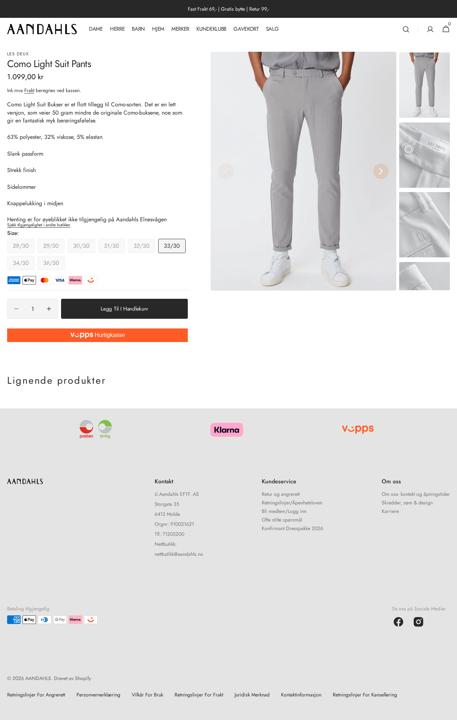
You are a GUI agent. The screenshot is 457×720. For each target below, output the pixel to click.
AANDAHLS (38, 678)
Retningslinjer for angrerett (36, 694)
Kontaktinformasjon (301, 694)
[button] (406, 29)
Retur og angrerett (281, 495)
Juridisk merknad (252, 694)
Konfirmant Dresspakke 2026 (292, 528)
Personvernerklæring (98, 694)
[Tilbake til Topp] (448, 711)
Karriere (390, 511)
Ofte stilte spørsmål (282, 519)
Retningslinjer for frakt (199, 694)
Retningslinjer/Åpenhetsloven (292, 502)
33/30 (175, 247)
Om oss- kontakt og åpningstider (416, 495)
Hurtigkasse (109, 335)
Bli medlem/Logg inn (284, 511)
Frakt (29, 90)
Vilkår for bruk (147, 694)
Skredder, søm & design (407, 502)
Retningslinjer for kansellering (365, 694)
